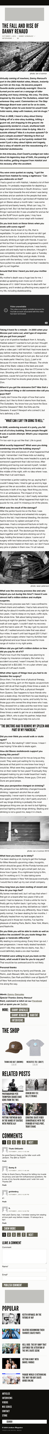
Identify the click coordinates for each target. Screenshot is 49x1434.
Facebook (37, 1001)
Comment (6, 1247)
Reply (4, 1161)
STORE (4, 1415)
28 (17, 38)
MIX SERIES (7, 1406)
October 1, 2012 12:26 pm (19, 1194)
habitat (34, 1015)
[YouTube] (44, 1415)
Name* (5, 1266)
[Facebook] (29, 1415)
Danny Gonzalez (26, 36)
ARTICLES (6, 1393)
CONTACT (6, 1411)
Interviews (17, 1020)
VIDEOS (5, 1402)
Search (4, 1422)
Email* (5, 1274)
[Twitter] (33, 1415)
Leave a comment (11, 1243)
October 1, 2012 (9, 36)
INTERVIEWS (7, 38)
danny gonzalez (20, 1010)
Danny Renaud (19, 1015)
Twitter (23, 1004)
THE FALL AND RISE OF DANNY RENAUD (20, 28)
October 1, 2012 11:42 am (19, 1151)
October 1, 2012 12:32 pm (19, 1211)
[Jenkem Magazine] (24, 2)
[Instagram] (38, 1415)
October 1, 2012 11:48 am (19, 1170)
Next (31, 1142)
